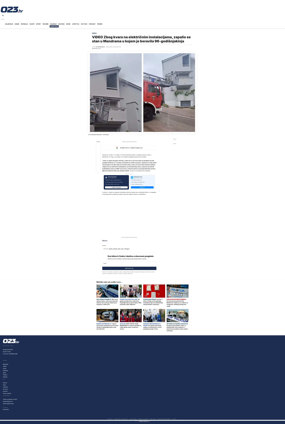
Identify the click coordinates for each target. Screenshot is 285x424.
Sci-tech (5, 389)
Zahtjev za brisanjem (143, 418)
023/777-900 (7, 351)
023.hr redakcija (100, 46)
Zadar (98, 296)
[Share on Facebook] (98, 145)
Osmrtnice (6, 409)
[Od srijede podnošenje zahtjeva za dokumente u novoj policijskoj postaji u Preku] (154, 315)
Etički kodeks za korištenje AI (121, 418)
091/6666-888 (13, 354)
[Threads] (16, 3)
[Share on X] (98, 148)
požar (119, 248)
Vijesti (169, 296)
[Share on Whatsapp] (98, 152)
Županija (94, 33)
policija (115, 248)
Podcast (5, 391)
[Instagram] (6, 3)
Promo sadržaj (7, 393)
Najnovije (5, 364)
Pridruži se (142, 187)
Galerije (5, 377)
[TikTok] (9, 3)
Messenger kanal (138, 176)
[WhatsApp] (13, 3)
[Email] (98, 170)
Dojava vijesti (152, 418)
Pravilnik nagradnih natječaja (164, 418)
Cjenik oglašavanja (8, 403)
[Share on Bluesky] (98, 166)
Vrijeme (5, 374)
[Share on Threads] (98, 163)
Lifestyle (5, 387)
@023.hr (104, 240)
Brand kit (174, 418)
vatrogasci (127, 248)
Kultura (5, 382)
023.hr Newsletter (112, 176)
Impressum (110, 418)
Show (4, 385)
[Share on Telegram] (98, 159)
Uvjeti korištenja (133, 418)
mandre (111, 248)
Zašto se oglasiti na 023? (10, 399)
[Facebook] (2, 3)
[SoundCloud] (11, 3)
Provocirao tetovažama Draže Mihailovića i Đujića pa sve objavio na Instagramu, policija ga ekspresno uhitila (177, 303)
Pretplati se (129, 268)
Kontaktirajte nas (8, 401)
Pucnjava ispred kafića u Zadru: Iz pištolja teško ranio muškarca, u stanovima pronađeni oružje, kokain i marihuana (177, 328)
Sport (4, 372)
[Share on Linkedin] (98, 155)
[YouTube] (4, 3)
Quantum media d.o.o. (144, 421)
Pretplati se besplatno (116, 187)
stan (122, 248)
